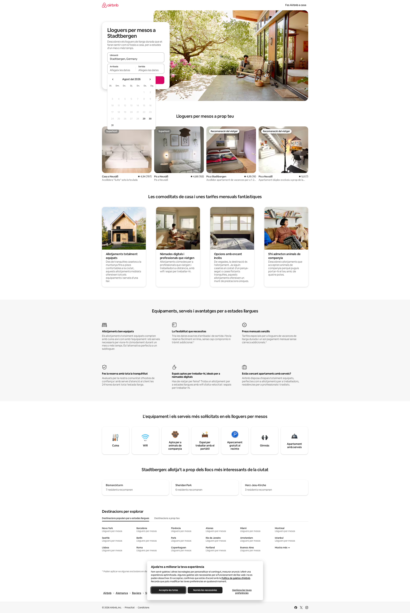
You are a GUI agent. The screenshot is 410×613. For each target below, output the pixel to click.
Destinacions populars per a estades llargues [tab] (125, 518)
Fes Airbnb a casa (295, 5)
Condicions (143, 607)
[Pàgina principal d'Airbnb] (110, 5)
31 (112, 125)
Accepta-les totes (168, 590)
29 (144, 118)
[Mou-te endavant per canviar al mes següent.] (150, 79)
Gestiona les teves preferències (241, 591)
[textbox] (121, 70)
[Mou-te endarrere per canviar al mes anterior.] (113, 79)
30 (150, 118)
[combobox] (136, 59)
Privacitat (130, 607)
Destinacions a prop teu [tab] (167, 518)
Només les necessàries (205, 590)
